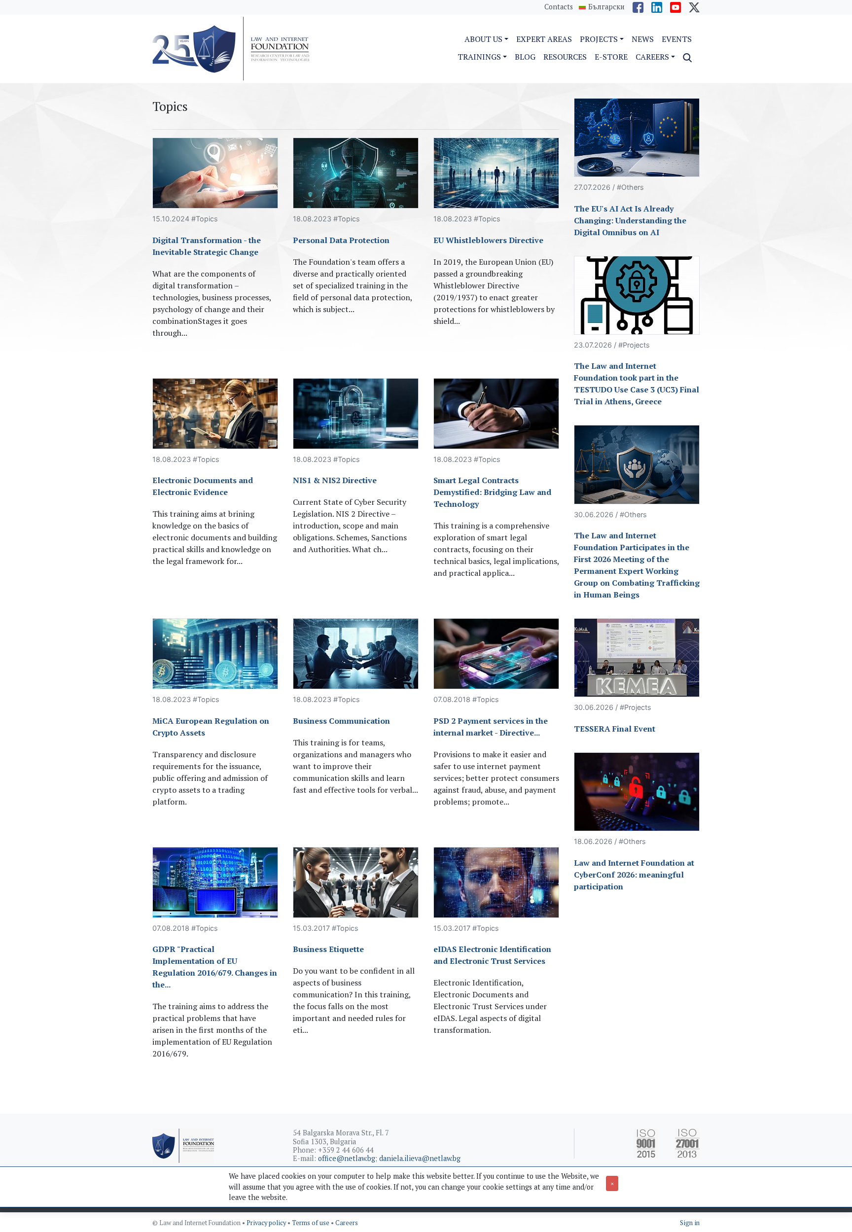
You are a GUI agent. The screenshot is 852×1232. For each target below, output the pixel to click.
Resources (565, 56)
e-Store (611, 56)
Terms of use (311, 1223)
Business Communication (341, 720)
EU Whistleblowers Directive (488, 240)
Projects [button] (599, 39)
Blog (525, 56)
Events (677, 39)
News (643, 39)
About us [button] (483, 39)
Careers (346, 1223)
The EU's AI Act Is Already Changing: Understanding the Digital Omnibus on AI (630, 220)
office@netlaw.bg (346, 1158)
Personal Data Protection (341, 240)
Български (606, 6)
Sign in (690, 1223)
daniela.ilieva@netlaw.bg (420, 1158)
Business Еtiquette (328, 949)
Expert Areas (544, 39)
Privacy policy (267, 1223)
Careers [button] (652, 56)
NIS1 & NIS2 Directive (335, 480)
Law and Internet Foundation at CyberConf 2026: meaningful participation (634, 874)
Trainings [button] (479, 56)
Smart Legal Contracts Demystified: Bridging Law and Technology (492, 492)
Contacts (558, 6)
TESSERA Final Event (614, 728)
